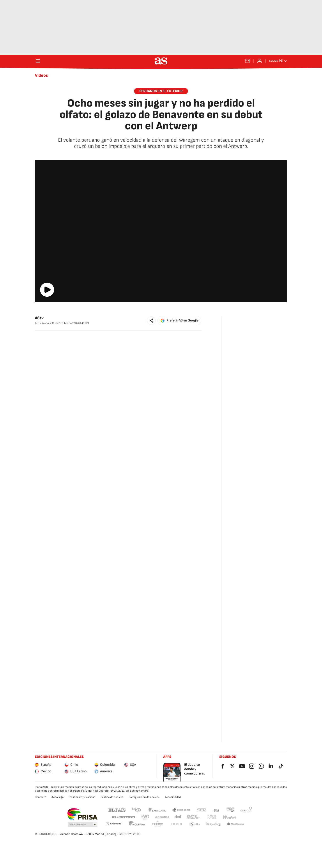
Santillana (157, 809)
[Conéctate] (259, 61)
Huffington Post (123, 817)
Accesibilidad (173, 797)
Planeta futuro (212, 817)
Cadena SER (201, 809)
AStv (39, 318)
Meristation (235, 824)
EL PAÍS (117, 809)
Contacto (40, 797)
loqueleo (213, 824)
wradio (145, 817)
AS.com (216, 809)
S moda (194, 824)
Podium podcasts (157, 824)
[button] (151, 320)
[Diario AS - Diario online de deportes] (161, 60)
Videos (41, 75)
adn (230, 809)
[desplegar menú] (38, 61)
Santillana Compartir (181, 809)
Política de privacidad (82, 797)
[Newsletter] (247, 61)
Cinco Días (162, 817)
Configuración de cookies (144, 797)
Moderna (137, 824)
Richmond (113, 823)
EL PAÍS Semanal (193, 817)
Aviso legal (57, 797)
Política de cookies (112, 797)
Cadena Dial (178, 817)
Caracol (246, 809)
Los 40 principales (136, 809)
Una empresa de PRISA (82, 814)
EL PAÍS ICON (176, 824)
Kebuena (229, 817)
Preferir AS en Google (182, 320)
